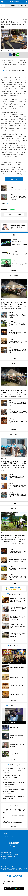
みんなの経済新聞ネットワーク (14, 876)
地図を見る (14, 179)
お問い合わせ (5, 858)
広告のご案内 (5, 861)
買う (18, 5)
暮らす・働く (24, 5)
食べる (8, 5)
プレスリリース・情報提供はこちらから (10, 854)
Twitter (16, 846)
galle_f (4, 203)
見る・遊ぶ (13, 5)
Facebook (12, 846)
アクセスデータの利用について (8, 856)
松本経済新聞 (14, 2)
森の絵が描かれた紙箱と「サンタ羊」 (14, 71)
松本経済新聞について (7, 852)
